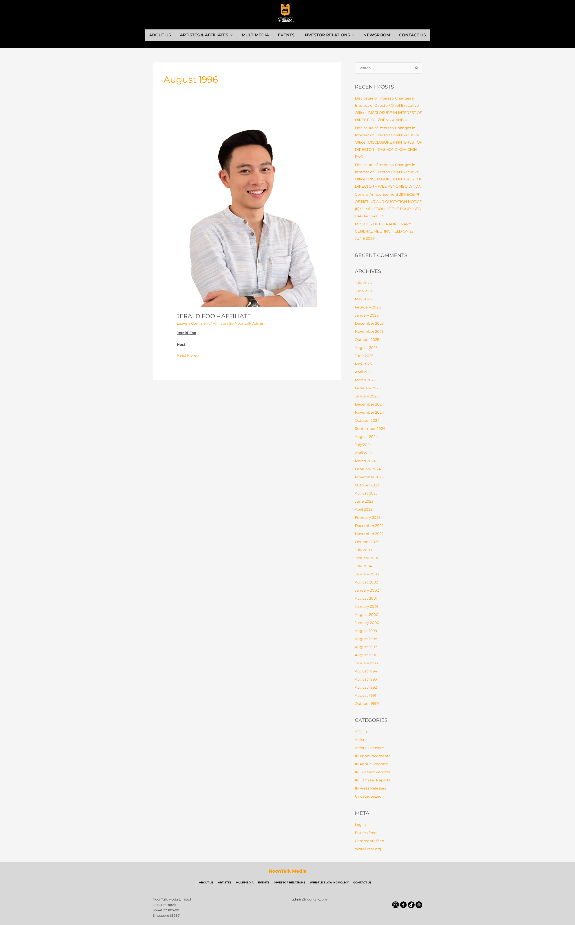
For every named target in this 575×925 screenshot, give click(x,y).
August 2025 (366, 348)
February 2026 (368, 307)
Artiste (361, 740)
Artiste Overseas (369, 748)
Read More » (188, 355)
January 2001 (366, 606)
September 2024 (370, 428)
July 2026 (363, 283)
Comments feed (369, 841)
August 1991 (365, 695)
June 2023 (364, 501)
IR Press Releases (370, 788)
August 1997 (366, 647)
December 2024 (369, 404)
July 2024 (363, 445)
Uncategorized (368, 796)
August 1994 (366, 671)
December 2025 (369, 323)
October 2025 (367, 339)
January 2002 (367, 590)
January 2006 (367, 558)
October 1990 (367, 703)
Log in (360, 825)
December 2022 (369, 526)
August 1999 (366, 631)
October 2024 (367, 420)
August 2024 (366, 437)
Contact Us (412, 35)
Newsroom (376, 35)
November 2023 (369, 477)
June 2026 (364, 291)
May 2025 (363, 364)
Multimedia (255, 35)
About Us (160, 35)
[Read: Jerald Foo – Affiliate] (247, 211)
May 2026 (363, 299)
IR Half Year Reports (372, 780)
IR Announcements (372, 756)
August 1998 (366, 639)
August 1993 (366, 679)
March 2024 (365, 461)
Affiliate (219, 323)
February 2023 (367, 517)
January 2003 (367, 574)
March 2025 (365, 380)
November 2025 (369, 331)
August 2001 (366, 598)
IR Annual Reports (371, 764)
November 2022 (369, 534)
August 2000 (366, 614)
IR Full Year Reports (372, 772)
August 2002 (366, 582)
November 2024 (369, 412)
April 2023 (363, 509)
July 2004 (363, 566)
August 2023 (366, 493)
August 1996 (366, 655)
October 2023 (367, 485)
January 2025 (366, 396)
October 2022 (367, 542)
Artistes (224, 882)
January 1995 (366, 663)
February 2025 (367, 388)
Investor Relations (326, 35)
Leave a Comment (193, 323)
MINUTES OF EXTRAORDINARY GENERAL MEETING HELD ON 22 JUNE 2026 (384, 231)
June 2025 (364, 356)
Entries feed (366, 833)
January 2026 (367, 315)
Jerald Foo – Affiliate (214, 316)
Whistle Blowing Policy (329, 882)
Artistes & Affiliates (204, 35)
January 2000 (367, 623)
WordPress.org (368, 849)
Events (286, 35)
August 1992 (366, 687)
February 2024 (368, 469)
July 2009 (363, 550)
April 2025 (363, 372)
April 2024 (364, 453)
